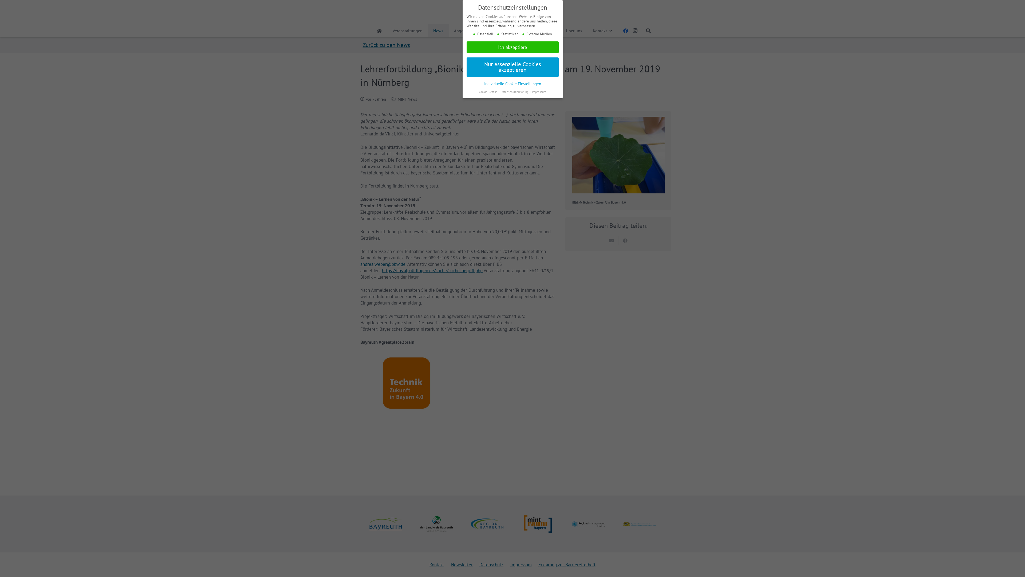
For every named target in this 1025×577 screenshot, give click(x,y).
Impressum (539, 92)
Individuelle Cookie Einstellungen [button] (512, 83)
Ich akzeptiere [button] (512, 47)
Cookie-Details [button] (488, 92)
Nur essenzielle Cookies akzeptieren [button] (512, 67)
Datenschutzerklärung (515, 92)
